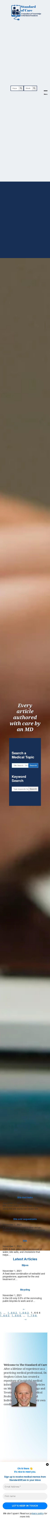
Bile (25, 1240)
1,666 (17, 1315)
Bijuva (25, 1265)
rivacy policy (37, 1513)
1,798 (32, 1315)
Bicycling (25, 1289)
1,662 (13, 1312)
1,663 (24, 1312)
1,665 (5, 1315)
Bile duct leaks (25, 1197)
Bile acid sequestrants (25, 1219)
